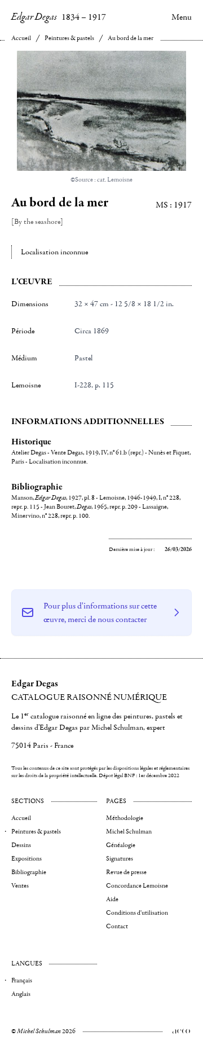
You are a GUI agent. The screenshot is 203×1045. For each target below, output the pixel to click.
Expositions (26, 858)
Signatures (119, 858)
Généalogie (120, 845)
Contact (117, 926)
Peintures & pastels (69, 38)
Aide (112, 899)
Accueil (21, 38)
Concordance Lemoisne (137, 885)
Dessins (21, 845)
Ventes (20, 885)
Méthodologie (124, 818)
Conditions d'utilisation (137, 913)
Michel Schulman (129, 831)
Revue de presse (126, 872)
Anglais (20, 994)
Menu (181, 17)
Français (21, 980)
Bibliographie (28, 872)
